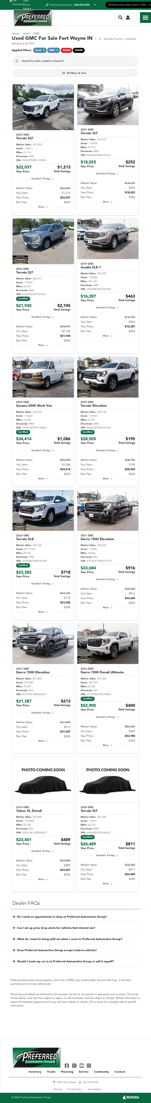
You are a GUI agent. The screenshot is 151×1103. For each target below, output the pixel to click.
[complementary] (139, 1091)
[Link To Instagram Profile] (89, 1065)
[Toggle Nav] (145, 17)
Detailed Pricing (40, 179)
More (41, 207)
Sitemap (57, 1089)
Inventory (35, 1071)
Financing (67, 1071)
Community (101, 1071)
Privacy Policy (75, 1089)
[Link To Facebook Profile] (67, 1065)
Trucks (51, 1071)
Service (83, 1071)
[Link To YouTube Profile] (82, 1065)
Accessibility (94, 1089)
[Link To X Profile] (74, 1065)
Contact (120, 1071)
